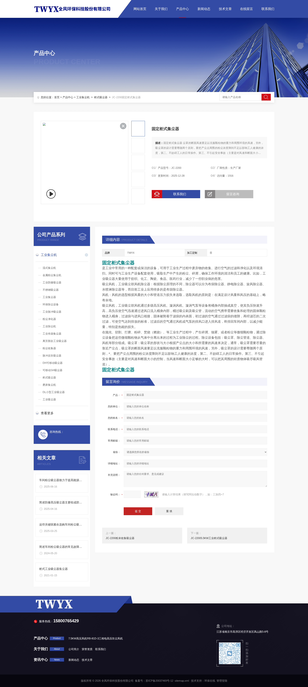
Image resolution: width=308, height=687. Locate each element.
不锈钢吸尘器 (51, 289)
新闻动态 (203, 9)
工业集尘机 (83, 97)
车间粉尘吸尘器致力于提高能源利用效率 (65, 480)
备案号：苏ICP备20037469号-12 (154, 680)
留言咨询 (232, 194)
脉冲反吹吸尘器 (52, 355)
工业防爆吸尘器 (52, 282)
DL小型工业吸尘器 (54, 392)
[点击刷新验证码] (151, 494)
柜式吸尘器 (100, 97)
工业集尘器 (49, 297)
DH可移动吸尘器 (53, 362)
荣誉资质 (87, 649)
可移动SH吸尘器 (52, 370)
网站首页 (140, 9)
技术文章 (225, 9)
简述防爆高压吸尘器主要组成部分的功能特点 (67, 502)
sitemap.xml (182, 680)
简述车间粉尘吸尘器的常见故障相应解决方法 (67, 546)
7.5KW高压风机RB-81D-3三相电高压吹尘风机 (95, 638)
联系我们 (267, 9)
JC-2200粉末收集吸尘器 (120, 538)
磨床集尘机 (49, 384)
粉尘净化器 (49, 319)
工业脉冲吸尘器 (52, 311)
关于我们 (161, 9)
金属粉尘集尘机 (52, 275)
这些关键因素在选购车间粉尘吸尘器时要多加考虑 (70, 524)
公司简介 (73, 649)
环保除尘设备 (51, 304)
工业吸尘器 (49, 399)
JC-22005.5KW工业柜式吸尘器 (209, 538)
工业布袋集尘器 (52, 333)
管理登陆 (222, 680)
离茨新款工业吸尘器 (55, 340)
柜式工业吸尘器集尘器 (53, 568)
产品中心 (182, 9)
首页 (57, 97)
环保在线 (209, 680)
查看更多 (47, 413)
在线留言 (246, 9)
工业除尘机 (49, 326)
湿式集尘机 (49, 267)
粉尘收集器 (49, 348)
